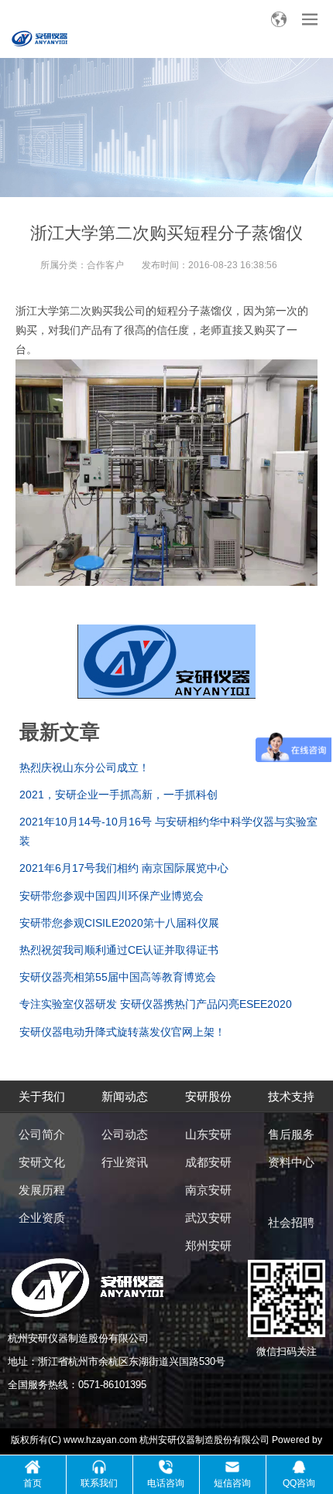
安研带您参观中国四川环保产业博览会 (111, 896)
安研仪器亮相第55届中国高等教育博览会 (117, 977)
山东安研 (208, 1134)
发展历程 (42, 1189)
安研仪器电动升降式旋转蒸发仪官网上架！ (122, 1032)
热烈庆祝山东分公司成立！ (84, 767)
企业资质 (42, 1217)
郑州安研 (208, 1245)
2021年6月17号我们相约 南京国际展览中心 (123, 868)
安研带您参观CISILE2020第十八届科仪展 (119, 923)
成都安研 (208, 1162)
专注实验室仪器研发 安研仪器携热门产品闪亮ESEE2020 (155, 1004)
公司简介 (42, 1134)
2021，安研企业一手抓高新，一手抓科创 (118, 794)
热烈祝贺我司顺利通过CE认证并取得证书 (118, 950)
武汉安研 (208, 1217)
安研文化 (42, 1162)
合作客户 (105, 265)
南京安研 (208, 1189)
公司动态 (124, 1134)
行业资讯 (124, 1162)
